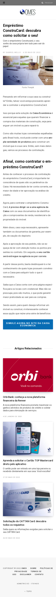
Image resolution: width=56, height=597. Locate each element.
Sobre (33, 568)
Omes (24, 568)
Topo (29, 591)
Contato (39, 574)
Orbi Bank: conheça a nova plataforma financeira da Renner (27, 404)
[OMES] (28, 12)
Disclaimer (25, 574)
